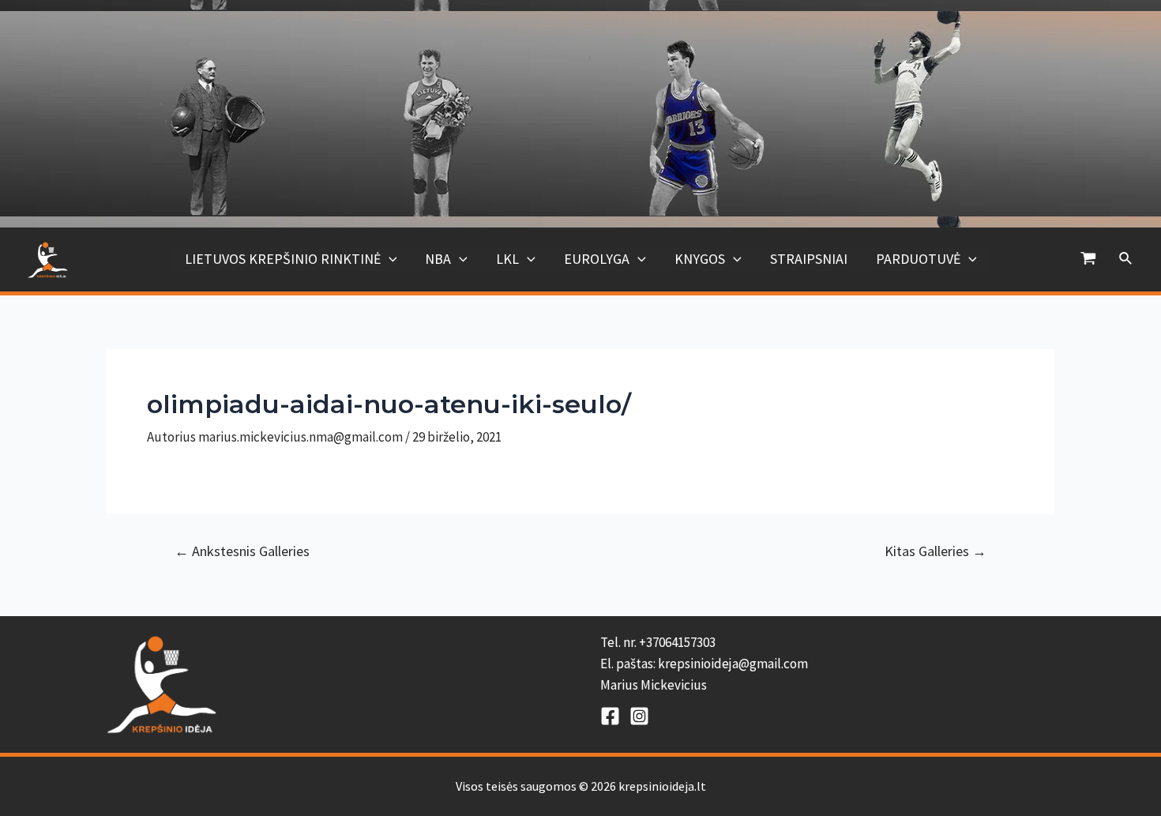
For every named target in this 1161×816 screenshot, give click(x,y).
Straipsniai (808, 259)
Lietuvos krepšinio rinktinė (283, 259)
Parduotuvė (918, 259)
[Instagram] (639, 716)
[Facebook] (610, 716)
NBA (438, 259)
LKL (507, 259)
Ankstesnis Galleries (242, 551)
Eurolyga (596, 259)
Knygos (699, 259)
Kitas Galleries (935, 551)
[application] (389, 259)
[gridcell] (827, 664)
